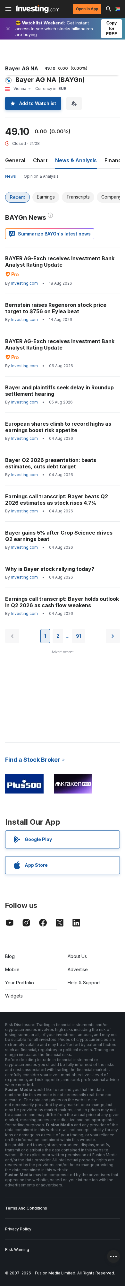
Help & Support (84, 982)
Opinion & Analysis (41, 176)
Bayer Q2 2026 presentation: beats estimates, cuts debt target (50, 463)
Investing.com (24, 283)
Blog (10, 956)
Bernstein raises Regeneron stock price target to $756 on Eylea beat (55, 308)
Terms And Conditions (26, 1208)
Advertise (78, 969)
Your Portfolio (19, 982)
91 (78, 636)
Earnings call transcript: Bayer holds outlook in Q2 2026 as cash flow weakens (62, 602)
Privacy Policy (18, 1229)
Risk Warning (17, 1249)
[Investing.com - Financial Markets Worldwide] (37, 9)
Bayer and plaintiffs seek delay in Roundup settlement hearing (59, 390)
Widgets (14, 995)
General (15, 160)
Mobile (12, 969)
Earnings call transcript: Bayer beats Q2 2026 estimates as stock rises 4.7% (56, 499)
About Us (77, 956)
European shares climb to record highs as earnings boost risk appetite (58, 427)
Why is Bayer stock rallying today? (49, 569)
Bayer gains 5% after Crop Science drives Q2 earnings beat (59, 535)
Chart (40, 160)
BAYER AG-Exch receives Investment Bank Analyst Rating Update (59, 261)
